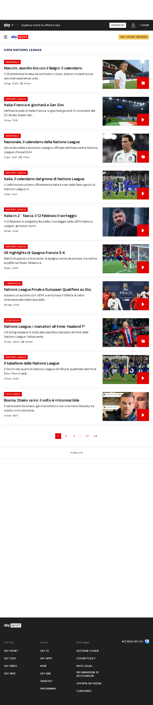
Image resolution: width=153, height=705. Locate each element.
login (144, 25)
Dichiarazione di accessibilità (87, 674)
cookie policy (86, 658)
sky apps (46, 658)
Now (43, 665)
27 (87, 436)
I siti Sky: (9, 642)
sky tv (44, 650)
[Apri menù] (5, 37)
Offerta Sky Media (88, 683)
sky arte (10, 673)
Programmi (48, 688)
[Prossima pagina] (95, 436)
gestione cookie (87, 650)
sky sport (11, 650)
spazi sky (46, 681)
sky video (10, 665)
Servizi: (44, 642)
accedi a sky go (132, 641)
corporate (83, 690)
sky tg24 (10, 658)
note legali (84, 665)
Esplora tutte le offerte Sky (41, 25)
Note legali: (83, 642)
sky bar (45, 673)
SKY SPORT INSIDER (133, 36)
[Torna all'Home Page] (19, 37)
